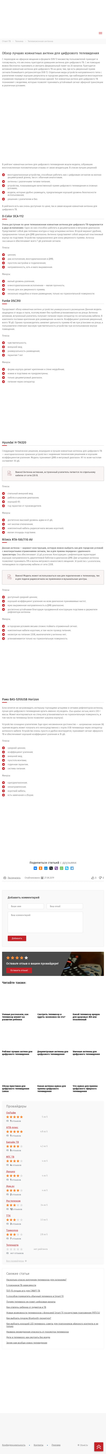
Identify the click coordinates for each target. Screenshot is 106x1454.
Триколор (12, 1230)
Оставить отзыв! (19, 970)
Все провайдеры (15, 1261)
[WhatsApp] (61, 868)
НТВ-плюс (12, 1127)
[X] (51, 868)
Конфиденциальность (13, 1445)
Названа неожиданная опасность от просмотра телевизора (37, 1331)
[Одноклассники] (40, 868)
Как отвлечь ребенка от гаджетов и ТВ (26, 1307)
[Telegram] (72, 868)
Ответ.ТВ (6, 41)
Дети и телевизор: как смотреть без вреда (28, 1337)
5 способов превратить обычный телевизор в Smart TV (35, 1296)
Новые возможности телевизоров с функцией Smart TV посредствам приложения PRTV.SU (53, 1312)
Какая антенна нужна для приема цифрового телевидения (51, 1089)
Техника (19, 41)
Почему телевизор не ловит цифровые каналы (30, 1301)
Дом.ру (10, 1186)
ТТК (8, 1215)
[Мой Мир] (45, 868)
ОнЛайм (11, 1112)
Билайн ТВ (12, 1142)
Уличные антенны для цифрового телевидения (86, 1052)
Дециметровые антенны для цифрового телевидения (52, 1052)
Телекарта (12, 1245)
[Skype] (66, 868)
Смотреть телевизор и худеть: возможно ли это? (51, 1015)
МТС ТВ (10, 1156)
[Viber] (56, 868)
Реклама (56, 1445)
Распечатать (14, 877)
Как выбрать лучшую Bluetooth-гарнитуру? (28, 1318)
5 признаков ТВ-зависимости (21, 1285)
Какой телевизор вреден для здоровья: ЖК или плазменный (86, 1017)
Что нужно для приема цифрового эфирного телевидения (85, 1089)
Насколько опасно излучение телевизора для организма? (36, 1279)
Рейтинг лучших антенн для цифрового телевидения (17, 1052)
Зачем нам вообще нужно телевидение (26, 1342)
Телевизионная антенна (40, 41)
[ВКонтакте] (35, 868)
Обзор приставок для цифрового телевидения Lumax (15, 1089)
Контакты (38, 1445)
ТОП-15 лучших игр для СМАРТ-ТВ (23, 1290)
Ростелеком (13, 1200)
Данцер (10, 1171)
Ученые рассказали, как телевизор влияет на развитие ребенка (15, 1017)
